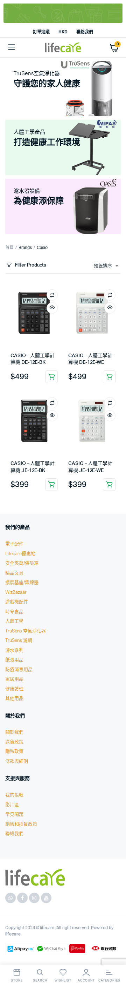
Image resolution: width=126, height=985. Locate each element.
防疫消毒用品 (19, 670)
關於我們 (14, 732)
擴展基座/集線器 (21, 582)
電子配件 (14, 544)
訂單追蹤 (41, 32)
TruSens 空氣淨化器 (25, 631)
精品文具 (14, 573)
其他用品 (14, 698)
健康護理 (14, 689)
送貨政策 (14, 742)
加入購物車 (51, 376)
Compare (52, 295)
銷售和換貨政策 (21, 824)
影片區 (12, 805)
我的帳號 (14, 795)
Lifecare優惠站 (20, 554)
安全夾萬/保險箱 (21, 563)
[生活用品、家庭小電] (63, 47)
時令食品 (14, 612)
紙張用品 (14, 660)
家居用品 (14, 679)
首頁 (9, 247)
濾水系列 (14, 650)
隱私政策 (14, 751)
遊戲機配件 (16, 602)
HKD (63, 32)
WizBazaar (16, 592)
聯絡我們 (84, 32)
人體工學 (14, 621)
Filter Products (30, 265)
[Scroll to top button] (115, 957)
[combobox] (106, 266)
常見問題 (14, 814)
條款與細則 (16, 761)
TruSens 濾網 (18, 640)
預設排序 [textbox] (103, 266)
